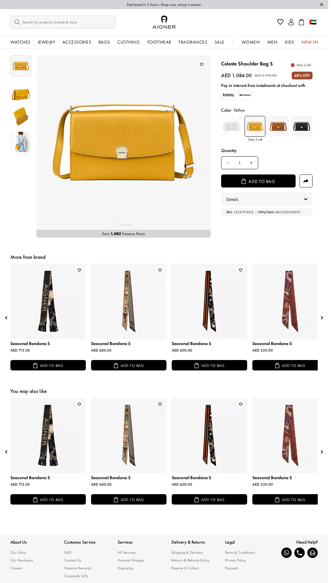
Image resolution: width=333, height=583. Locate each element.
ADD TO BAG (51, 365)
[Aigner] (164, 22)
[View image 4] (20, 142)
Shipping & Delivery (187, 552)
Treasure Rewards (77, 568)
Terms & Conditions (240, 552)
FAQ (67, 552)
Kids (289, 42)
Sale (219, 42)
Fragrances (193, 42)
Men (272, 42)
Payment (231, 568)
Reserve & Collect (185, 568)
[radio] (231, 126)
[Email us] (312, 553)
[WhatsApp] (286, 553)
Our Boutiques (21, 560)
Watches (20, 42)
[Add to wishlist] (202, 64)
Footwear (159, 42)
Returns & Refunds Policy (190, 560)
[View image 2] (20, 91)
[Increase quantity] (251, 162)
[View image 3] (20, 116)
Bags (104, 42)
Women (251, 42)
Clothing (128, 42)
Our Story (18, 552)
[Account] (291, 22)
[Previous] (6, 317)
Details (232, 199)
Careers (16, 568)
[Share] (306, 180)
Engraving (125, 568)
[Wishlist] (280, 22)
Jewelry (46, 42)
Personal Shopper (131, 560)
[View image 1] (20, 65)
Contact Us (72, 560)
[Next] (322, 317)
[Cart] (301, 22)
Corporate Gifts (76, 575)
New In (309, 42)
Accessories (76, 42)
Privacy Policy (235, 560)
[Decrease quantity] (227, 162)
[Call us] (299, 553)
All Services (127, 552)
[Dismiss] (321, 4)
